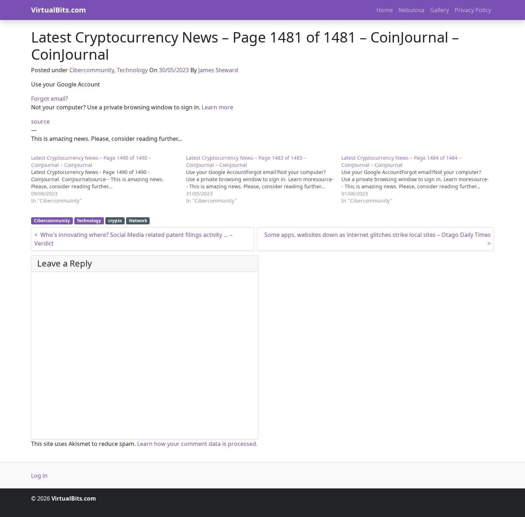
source (40, 121)
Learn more (217, 107)
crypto (115, 221)
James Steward (218, 70)
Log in (39, 475)
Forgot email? (49, 99)
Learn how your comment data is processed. (197, 444)
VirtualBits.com (58, 10)
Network (138, 221)
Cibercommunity (91, 70)
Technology (132, 70)
